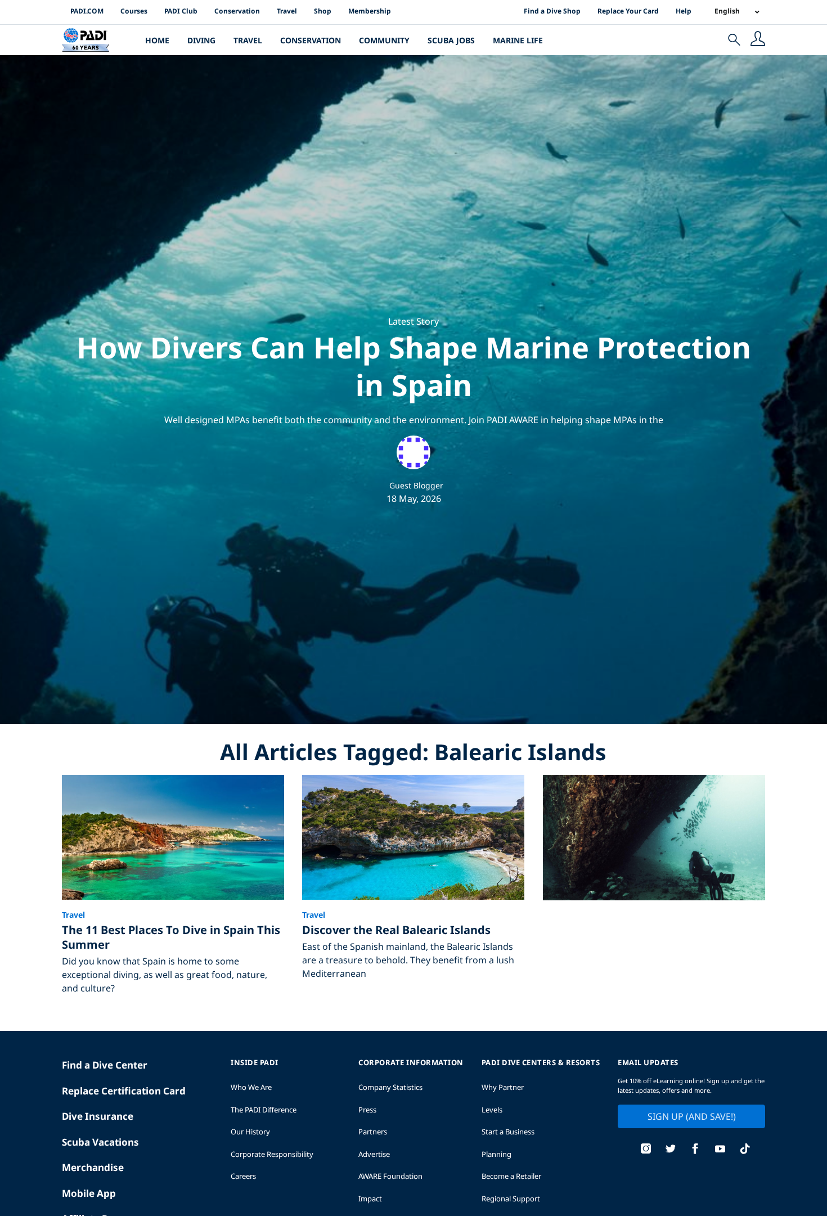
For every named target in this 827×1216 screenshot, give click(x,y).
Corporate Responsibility (272, 1154)
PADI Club (180, 11)
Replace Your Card (628, 11)
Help (683, 11)
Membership (369, 11)
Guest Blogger (416, 485)
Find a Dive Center (104, 1064)
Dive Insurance (97, 1116)
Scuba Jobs (451, 40)
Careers (243, 1176)
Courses (133, 11)
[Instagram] (645, 1150)
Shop (322, 11)
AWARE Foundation (390, 1176)
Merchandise (93, 1167)
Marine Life (518, 40)
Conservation (237, 11)
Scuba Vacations (100, 1142)
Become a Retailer (511, 1176)
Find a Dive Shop (552, 11)
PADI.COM (87, 11)
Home (157, 40)
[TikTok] (744, 1150)
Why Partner (503, 1087)
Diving (201, 40)
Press (367, 1110)
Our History (250, 1132)
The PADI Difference (263, 1110)
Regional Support (511, 1198)
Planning (496, 1154)
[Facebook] (695, 1150)
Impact (370, 1198)
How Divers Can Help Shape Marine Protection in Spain (414, 366)
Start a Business (508, 1132)
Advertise (374, 1154)
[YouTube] (720, 1150)
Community (384, 40)
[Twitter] (670, 1150)
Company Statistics (390, 1087)
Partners (372, 1132)
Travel (287, 11)
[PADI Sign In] (757, 40)
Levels (492, 1110)
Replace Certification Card (124, 1090)
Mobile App (89, 1193)
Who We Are (251, 1087)
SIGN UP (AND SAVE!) (692, 1116)
